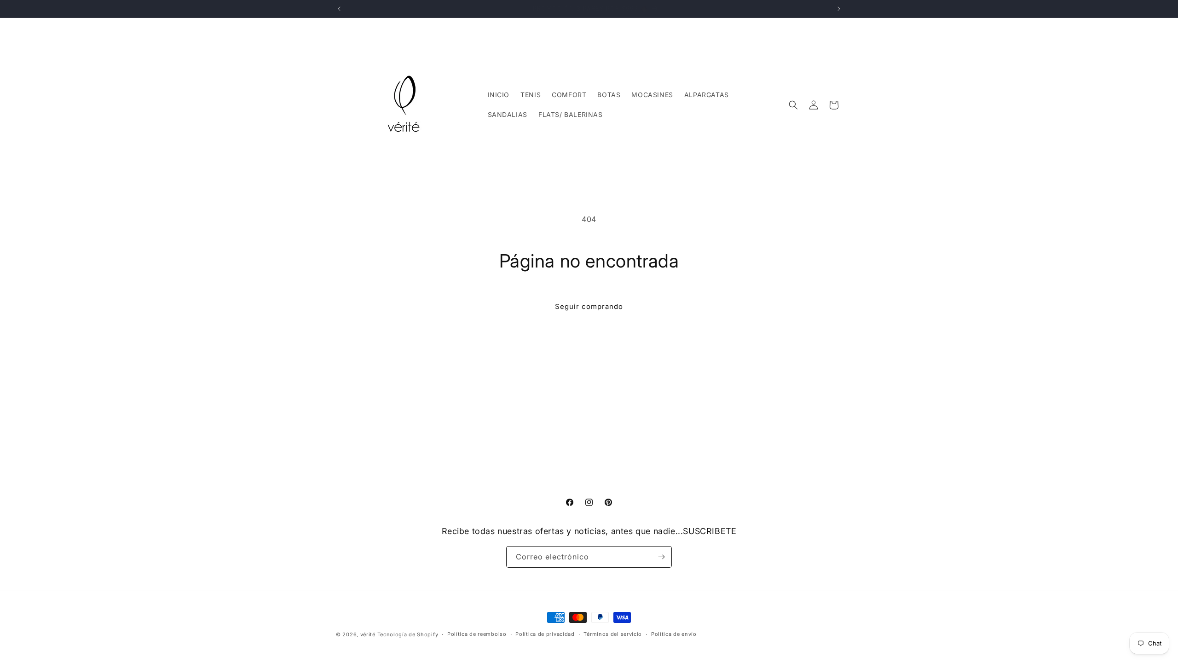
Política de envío (674, 634)
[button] (793, 105)
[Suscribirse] (661, 557)
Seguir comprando (589, 306)
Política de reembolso (477, 634)
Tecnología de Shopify (408, 634)
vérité (367, 634)
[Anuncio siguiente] (839, 8)
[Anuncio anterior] (339, 8)
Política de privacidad (544, 634)
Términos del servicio (612, 634)
